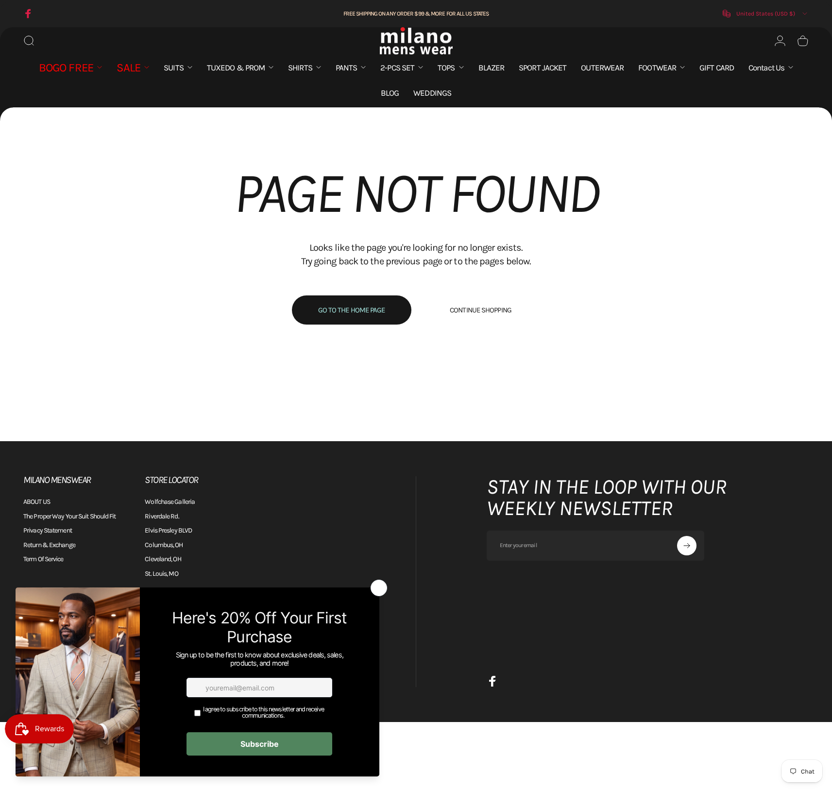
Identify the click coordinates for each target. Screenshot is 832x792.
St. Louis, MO (161, 573)
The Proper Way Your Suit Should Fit (69, 516)
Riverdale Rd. (162, 516)
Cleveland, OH (163, 559)
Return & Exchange (49, 545)
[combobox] (766, 13)
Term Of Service (43, 559)
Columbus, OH (164, 545)
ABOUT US (36, 502)
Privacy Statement (47, 530)
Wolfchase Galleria (170, 502)
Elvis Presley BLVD (168, 530)
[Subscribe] (686, 545)
